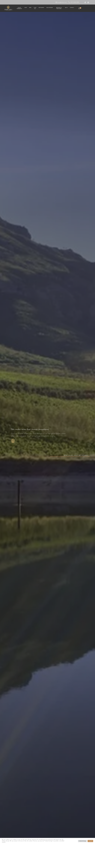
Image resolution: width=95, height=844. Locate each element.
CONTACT (72, 7)
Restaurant (41, 7)
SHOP (25, 7)
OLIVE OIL (35, 8)
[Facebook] (85, 2)
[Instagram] (88, 2)
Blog (66, 7)
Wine (30, 7)
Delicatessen (49, 7)
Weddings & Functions (59, 8)
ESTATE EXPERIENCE (19, 8)
